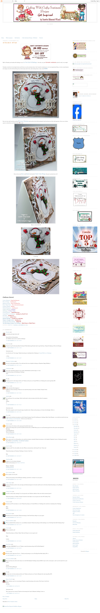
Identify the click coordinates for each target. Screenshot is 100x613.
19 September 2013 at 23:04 (14, 434)
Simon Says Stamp (76, 510)
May (75, 439)
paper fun (8, 446)
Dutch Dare (75, 524)
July (75, 435)
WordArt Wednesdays (7, 308)
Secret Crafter (75, 545)
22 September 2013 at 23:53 (14, 517)
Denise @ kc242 (9, 579)
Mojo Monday (75, 486)
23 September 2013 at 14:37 (14, 524)
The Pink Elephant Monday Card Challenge (12, 323)
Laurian (7, 528)
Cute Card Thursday (77, 522)
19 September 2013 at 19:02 (14, 393)
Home (2, 37)
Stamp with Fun (76, 487)
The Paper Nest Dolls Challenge (9, 321)
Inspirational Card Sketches (78, 498)
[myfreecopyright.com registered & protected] (82, 63)
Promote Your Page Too (77, 120)
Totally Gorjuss (76, 541)
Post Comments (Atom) (12, 601)
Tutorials (41, 37)
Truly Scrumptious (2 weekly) (78, 515)
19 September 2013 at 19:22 (14, 404)
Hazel (7, 415)
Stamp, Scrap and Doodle (78, 540)
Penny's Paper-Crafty (7, 304)
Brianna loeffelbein (10, 520)
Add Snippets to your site (78, 473)
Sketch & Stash (76, 489)
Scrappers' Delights (6, 306)
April (75, 441)
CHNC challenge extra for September (13, 418)
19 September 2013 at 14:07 (14, 358)
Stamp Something (76, 532)
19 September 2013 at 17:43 (14, 382)
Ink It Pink (5, 315)
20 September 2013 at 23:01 (14, 488)
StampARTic (75, 546)
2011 (75, 451)
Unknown (8, 424)
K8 (6, 378)
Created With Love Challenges (9, 314)
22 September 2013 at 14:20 (14, 510)
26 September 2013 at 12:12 (14, 568)
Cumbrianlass (8, 368)
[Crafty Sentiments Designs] (77, 118)
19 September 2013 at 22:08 (14, 420)
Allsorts (74, 538)
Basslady (8, 332)
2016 (75, 419)
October (75, 430)
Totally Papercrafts (76, 530)
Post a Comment (6, 596)
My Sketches (17, 37)
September (76, 432)
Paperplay (75, 521)
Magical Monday (76, 491)
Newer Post (5, 598)
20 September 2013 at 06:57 (14, 456)
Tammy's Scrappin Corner (8, 320)
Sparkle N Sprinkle (7, 318)
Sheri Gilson (8, 544)
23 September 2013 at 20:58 (14, 548)
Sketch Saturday (76, 543)
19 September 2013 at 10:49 (14, 340)
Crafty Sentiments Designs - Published (29, 37)
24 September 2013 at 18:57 (14, 555)
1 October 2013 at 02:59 (13, 586)
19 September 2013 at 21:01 (14, 412)
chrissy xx (8, 386)
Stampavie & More (76, 511)
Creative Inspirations (77, 508)
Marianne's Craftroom (10, 361)
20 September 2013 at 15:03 (14, 479)
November (76, 428)
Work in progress (9, 37)
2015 (75, 421)
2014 (75, 422)
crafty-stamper (9, 482)
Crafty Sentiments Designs (77, 103)
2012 (75, 449)
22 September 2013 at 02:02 (14, 498)
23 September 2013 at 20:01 (14, 541)
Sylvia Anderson (9, 472)
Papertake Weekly (76, 497)
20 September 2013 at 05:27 (14, 442)
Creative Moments (6, 300)
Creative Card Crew (21, 462)
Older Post (67, 598)
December (76, 426)
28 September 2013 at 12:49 (14, 576)
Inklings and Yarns (6, 303)
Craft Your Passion (6, 312)
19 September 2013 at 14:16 (14, 365)
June (75, 437)
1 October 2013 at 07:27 (13, 593)
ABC (74, 513)
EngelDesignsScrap (10, 467)
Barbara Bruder (9, 437)
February (76, 445)
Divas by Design (6, 301)
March (75, 443)
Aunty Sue (8, 343)
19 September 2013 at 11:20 (14, 347)
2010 (75, 453)
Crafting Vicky (9, 491)
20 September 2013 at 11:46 (14, 469)
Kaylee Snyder (9, 513)
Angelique (8, 459)
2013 (75, 424)
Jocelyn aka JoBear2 (10, 558)
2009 (75, 455)
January (75, 447)
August (75, 434)
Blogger (87, 551)
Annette (7, 396)
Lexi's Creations (6, 317)
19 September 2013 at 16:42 (14, 375)
